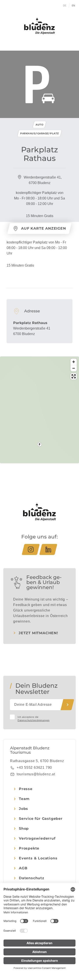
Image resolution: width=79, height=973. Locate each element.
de (64, 5)
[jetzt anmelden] (67, 704)
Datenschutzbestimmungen (34, 720)
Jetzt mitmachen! (38, 633)
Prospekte (29, 848)
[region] (39, 444)
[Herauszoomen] (73, 368)
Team (24, 799)
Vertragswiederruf (37, 838)
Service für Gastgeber (41, 818)
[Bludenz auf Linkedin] (48, 549)
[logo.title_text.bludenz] (39, 26)
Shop (24, 828)
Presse (25, 789)
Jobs (23, 809)
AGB (23, 868)
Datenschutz (31, 878)
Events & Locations (38, 858)
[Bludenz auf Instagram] (30, 549)
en (73, 5)
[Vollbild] (73, 376)
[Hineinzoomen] (73, 362)
